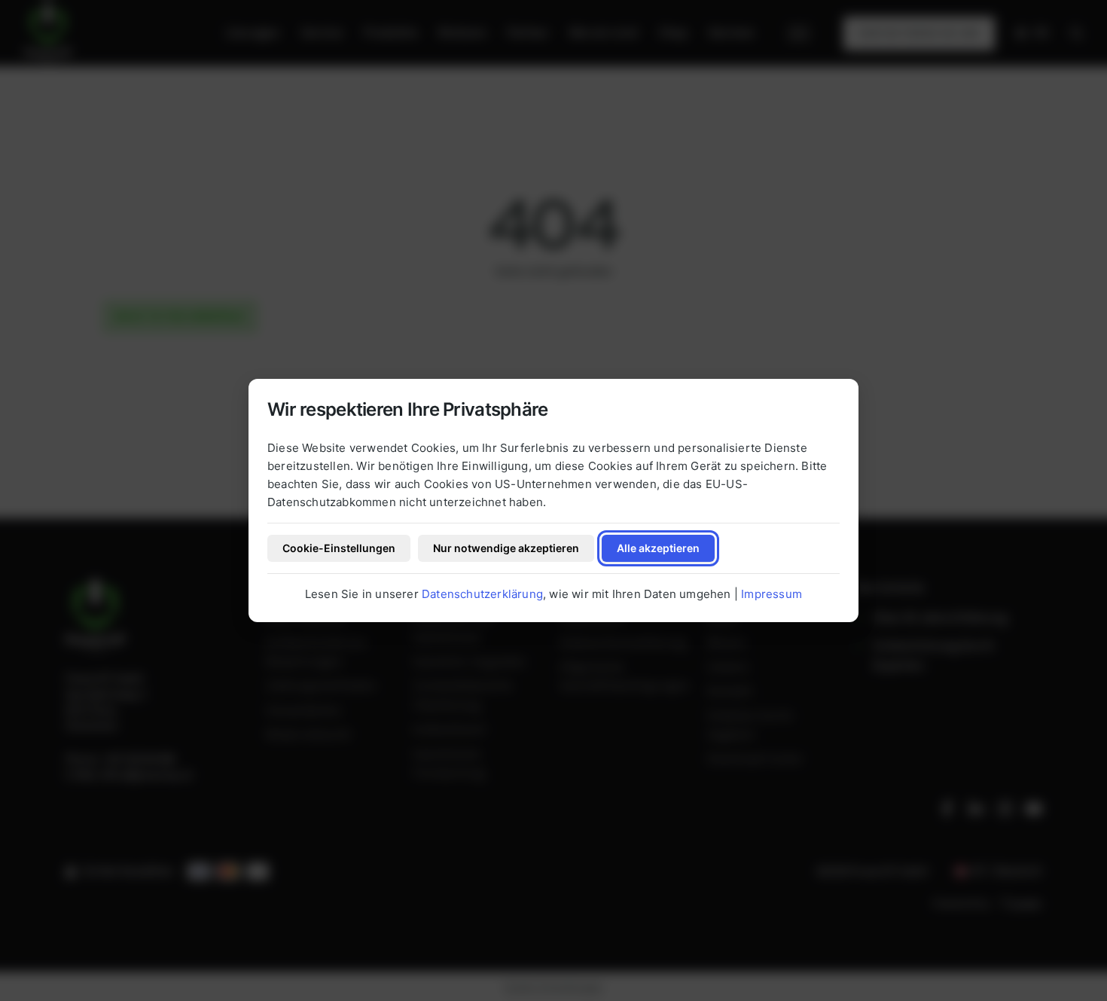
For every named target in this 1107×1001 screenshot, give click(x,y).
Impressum (771, 594)
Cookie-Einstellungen (338, 548)
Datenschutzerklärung (482, 594)
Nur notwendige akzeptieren (506, 548)
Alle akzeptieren (658, 548)
